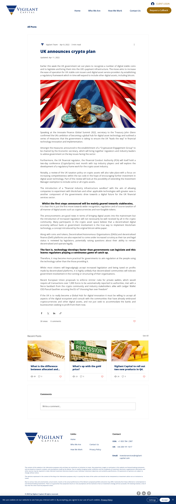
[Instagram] (149, 493)
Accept (165, 500)
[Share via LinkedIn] (54, 313)
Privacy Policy (106, 500)
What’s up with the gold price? (87, 368)
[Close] (172, 500)
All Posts (32, 26)
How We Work (76, 449)
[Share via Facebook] (41, 313)
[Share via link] (60, 313)
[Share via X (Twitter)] (48, 313)
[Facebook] (139, 493)
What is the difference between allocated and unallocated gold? (44, 368)
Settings (152, 500)
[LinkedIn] (144, 493)
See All (146, 335)
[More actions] (134, 44)
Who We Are (75, 444)
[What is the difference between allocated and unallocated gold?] (46, 351)
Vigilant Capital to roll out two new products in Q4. (129, 368)
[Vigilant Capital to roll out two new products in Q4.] (129, 351)
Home (73, 439)
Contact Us (94, 444)
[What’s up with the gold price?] (88, 351)
